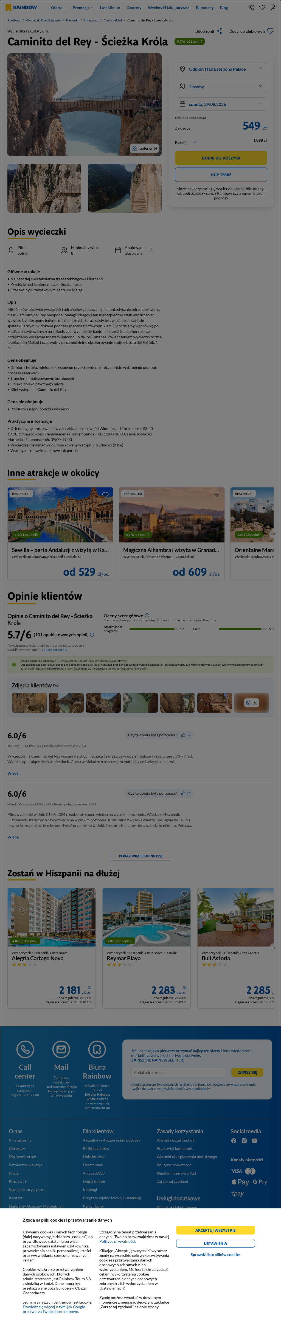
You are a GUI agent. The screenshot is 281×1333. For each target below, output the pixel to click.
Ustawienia (225, 1244)
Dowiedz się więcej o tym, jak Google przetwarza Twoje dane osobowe (54, 1309)
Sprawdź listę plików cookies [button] (215, 1254)
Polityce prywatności (117, 1241)
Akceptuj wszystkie (217, 1231)
